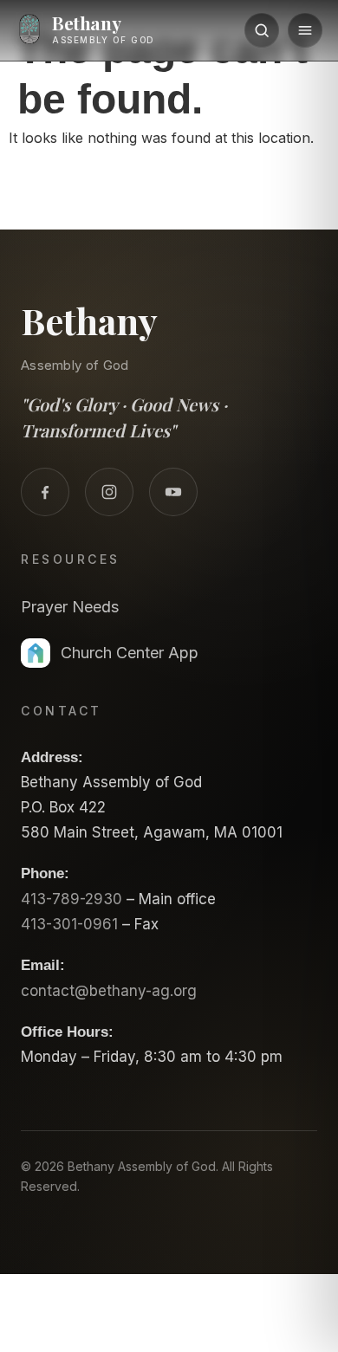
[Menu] (305, 30)
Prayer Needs (70, 607)
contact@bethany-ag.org (109, 990)
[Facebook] (45, 492)
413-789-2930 (71, 899)
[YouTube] (173, 492)
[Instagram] (109, 492)
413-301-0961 (69, 924)
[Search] (261, 30)
